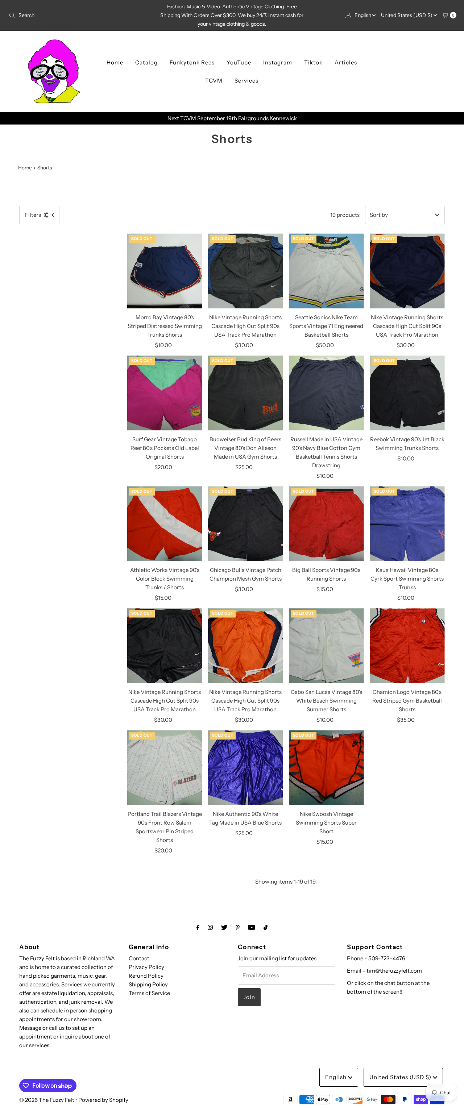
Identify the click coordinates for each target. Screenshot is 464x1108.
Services (246, 80)
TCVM (214, 80)
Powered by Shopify (103, 1099)
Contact (139, 958)
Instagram (277, 62)
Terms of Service (149, 993)
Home (115, 62)
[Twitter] (224, 927)
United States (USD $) (407, 15)
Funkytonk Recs (192, 62)
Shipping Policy (148, 984)
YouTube (239, 62)
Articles (346, 62)
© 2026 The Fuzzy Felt (46, 1099)
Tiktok (313, 62)
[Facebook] (197, 927)
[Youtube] (251, 927)
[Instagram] (210, 927)
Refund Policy (146, 975)
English (363, 15)
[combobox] (79, 15)
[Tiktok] (266, 927)
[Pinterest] (238, 927)
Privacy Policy (146, 967)
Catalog (146, 62)
